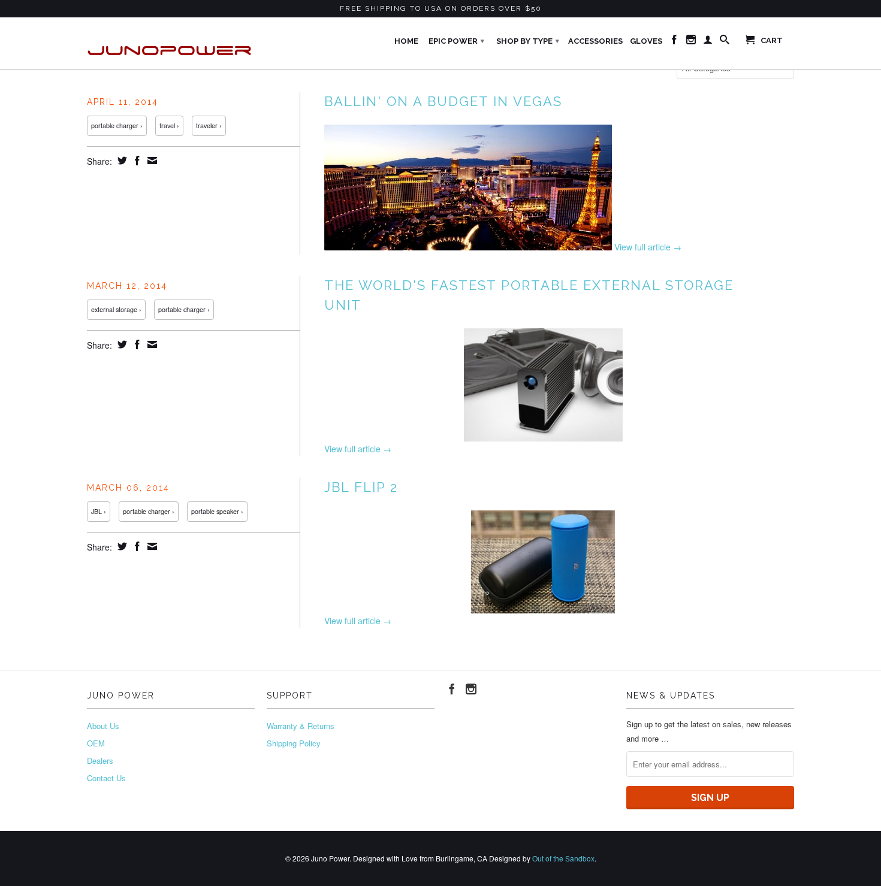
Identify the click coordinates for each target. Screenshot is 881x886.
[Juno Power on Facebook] (674, 42)
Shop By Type (527, 41)
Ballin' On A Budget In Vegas (443, 101)
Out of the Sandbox (563, 858)
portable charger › (117, 125)
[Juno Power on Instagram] (691, 42)
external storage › (116, 309)
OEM (96, 743)
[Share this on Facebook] (135, 160)
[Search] (724, 42)
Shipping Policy (294, 743)
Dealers (100, 760)
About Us (103, 725)
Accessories (595, 41)
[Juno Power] (171, 43)
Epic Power (456, 41)
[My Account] (708, 42)
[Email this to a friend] (150, 160)
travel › (169, 125)
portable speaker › (217, 511)
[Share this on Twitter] (120, 160)
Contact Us (106, 778)
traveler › (209, 125)
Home (406, 41)
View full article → (647, 247)
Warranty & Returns (300, 725)
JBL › (98, 511)
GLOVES (646, 41)
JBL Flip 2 (361, 487)
